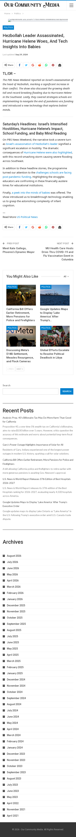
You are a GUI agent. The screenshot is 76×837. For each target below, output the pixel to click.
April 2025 (13, 654)
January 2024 (15, 747)
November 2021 (16, 809)
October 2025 (14, 617)
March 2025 (14, 661)
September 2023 (16, 772)
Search (6, 385)
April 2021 (13, 815)
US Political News (27, 217)
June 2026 (13, 568)
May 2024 (12, 722)
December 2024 (16, 679)
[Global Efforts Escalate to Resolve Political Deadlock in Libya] (55, 336)
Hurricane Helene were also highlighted (48, 152)
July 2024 (12, 710)
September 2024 (16, 698)
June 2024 (13, 716)
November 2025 (16, 611)
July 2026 (12, 562)
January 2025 (15, 673)
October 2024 (14, 692)
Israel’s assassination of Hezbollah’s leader (32, 144)
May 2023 (12, 797)
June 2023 (13, 791)
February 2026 (15, 593)
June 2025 (13, 642)
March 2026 (14, 586)
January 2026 (15, 599)
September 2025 (16, 623)
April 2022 (13, 803)
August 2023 (14, 778)
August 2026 (14, 555)
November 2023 (16, 760)
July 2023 (12, 784)
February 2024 (15, 741)
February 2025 (15, 667)
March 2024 (14, 735)
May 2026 (12, 574)
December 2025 (16, 605)
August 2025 (14, 630)
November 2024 (16, 685)
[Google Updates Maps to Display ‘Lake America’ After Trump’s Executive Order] (55, 295)
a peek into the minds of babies (31, 192)
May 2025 (12, 648)
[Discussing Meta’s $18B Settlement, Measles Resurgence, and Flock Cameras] (21, 336)
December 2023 (16, 753)
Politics (8, 27)
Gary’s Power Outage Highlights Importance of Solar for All (33, 444)
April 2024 (13, 729)
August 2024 (14, 704)
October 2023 (14, 766)
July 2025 (12, 636)
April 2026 (13, 580)
